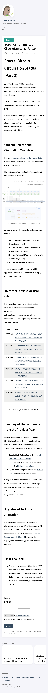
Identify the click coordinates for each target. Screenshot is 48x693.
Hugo (10, 684)
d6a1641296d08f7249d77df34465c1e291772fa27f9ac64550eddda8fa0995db (28, 372)
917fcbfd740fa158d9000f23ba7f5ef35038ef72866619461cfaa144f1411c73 (28, 349)
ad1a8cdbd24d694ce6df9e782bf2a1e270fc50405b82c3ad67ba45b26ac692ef (28, 396)
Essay (8, 626)
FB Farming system (25, 466)
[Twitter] (3, 29)
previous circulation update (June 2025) (26, 158)
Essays (9, 40)
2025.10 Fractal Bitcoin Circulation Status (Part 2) (20, 47)
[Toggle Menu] (43, 6)
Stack (9, 687)
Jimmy (21, 687)
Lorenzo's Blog (8, 20)
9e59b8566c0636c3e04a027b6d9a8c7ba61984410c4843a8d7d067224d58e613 (29, 384)
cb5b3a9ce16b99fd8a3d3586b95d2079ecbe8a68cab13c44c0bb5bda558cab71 (28, 337)
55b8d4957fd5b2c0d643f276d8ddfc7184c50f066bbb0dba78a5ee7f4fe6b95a (28, 360)
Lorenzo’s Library (22, 615)
